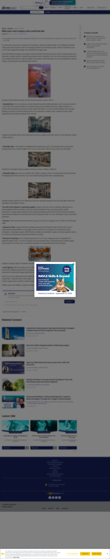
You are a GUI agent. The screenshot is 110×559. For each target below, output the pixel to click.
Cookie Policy (16, 557)
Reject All (85, 553)
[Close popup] (73, 264)
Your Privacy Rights (73, 553)
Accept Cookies (97, 553)
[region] (55, 554)
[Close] (107, 553)
